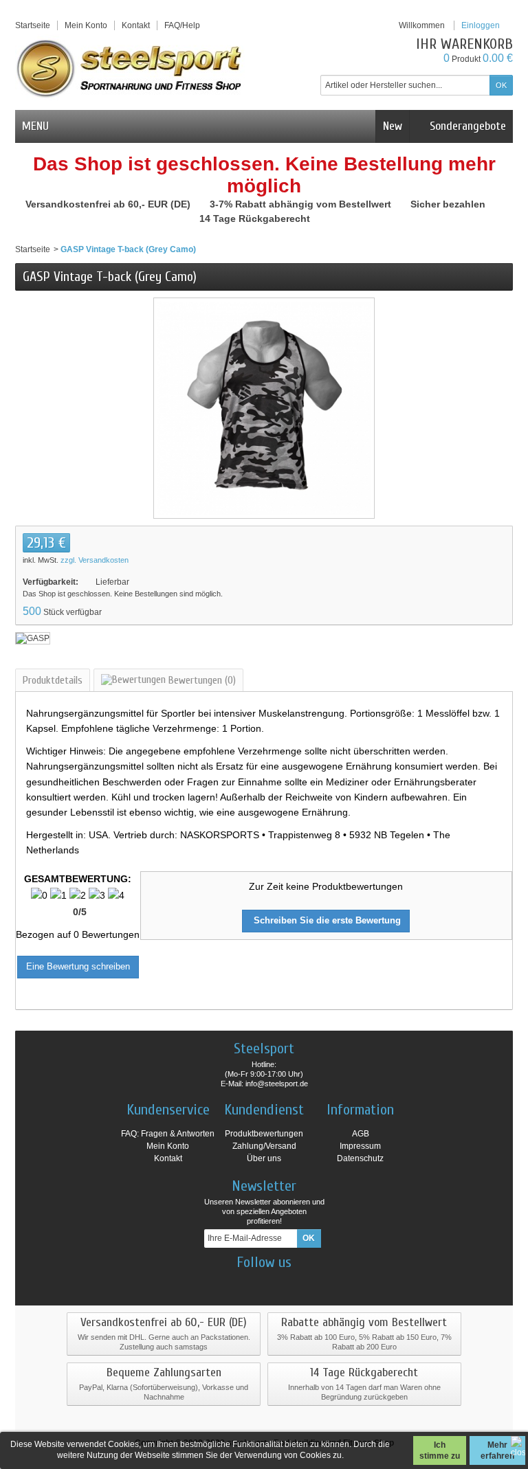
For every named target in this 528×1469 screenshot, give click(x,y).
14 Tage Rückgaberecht (256, 218)
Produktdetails (52, 680)
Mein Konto (86, 25)
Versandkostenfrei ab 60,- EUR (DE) (109, 204)
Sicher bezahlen (449, 204)
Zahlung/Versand (264, 1146)
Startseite (32, 249)
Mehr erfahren (497, 1450)
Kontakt (168, 1158)
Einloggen (480, 25)
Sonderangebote (466, 126)
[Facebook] (228, 1282)
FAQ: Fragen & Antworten (167, 1134)
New (392, 126)
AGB (360, 1134)
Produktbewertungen (264, 1134)
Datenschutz (360, 1158)
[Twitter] (276, 1282)
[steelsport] (130, 68)
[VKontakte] (300, 1282)
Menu (35, 126)
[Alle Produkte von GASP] (32, 637)
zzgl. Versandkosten (94, 560)
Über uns (264, 1158)
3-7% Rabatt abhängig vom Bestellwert (302, 204)
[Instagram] (252, 1282)
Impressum (360, 1146)
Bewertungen (201, 680)
